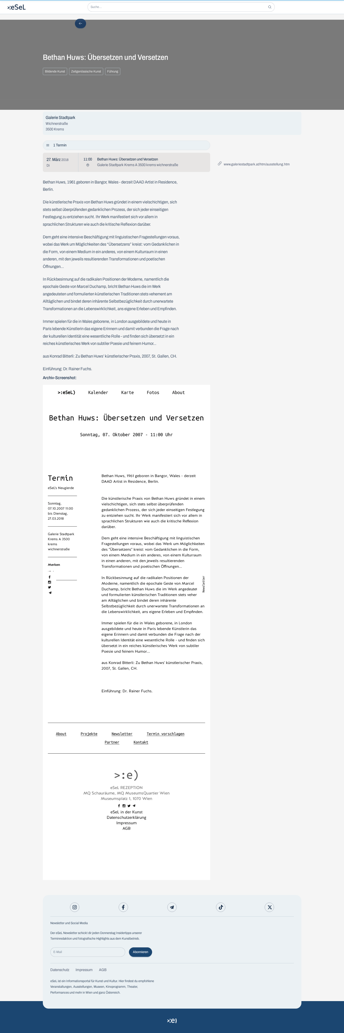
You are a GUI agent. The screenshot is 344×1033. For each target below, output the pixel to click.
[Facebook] (123, 907)
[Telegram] (172, 907)
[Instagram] (74, 907)
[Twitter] (269, 907)
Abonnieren (140, 952)
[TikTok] (220, 907)
